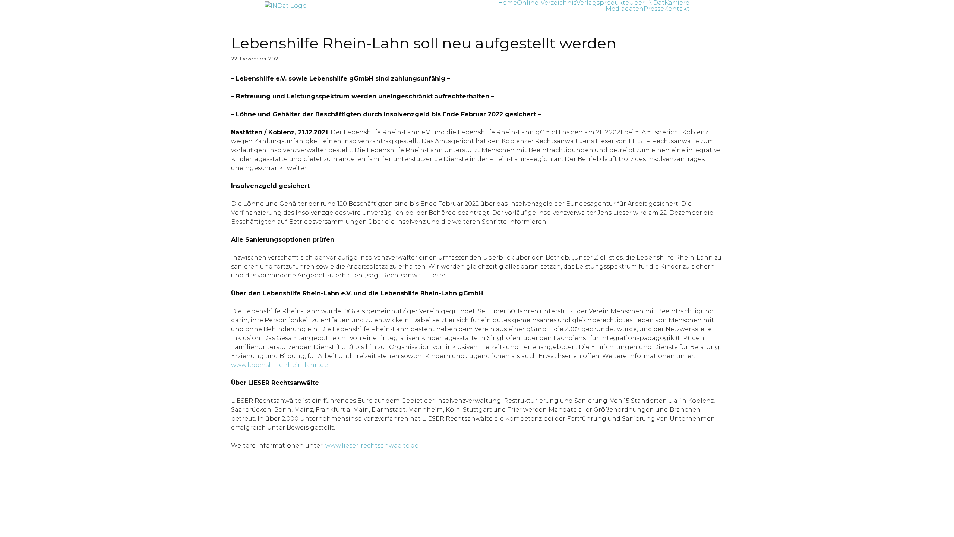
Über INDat (646, 3)
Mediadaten (625, 9)
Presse (654, 9)
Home (507, 3)
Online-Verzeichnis (546, 3)
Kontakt (676, 9)
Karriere (676, 3)
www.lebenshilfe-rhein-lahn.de (279, 364)
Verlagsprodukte (602, 3)
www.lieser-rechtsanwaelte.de (371, 445)
